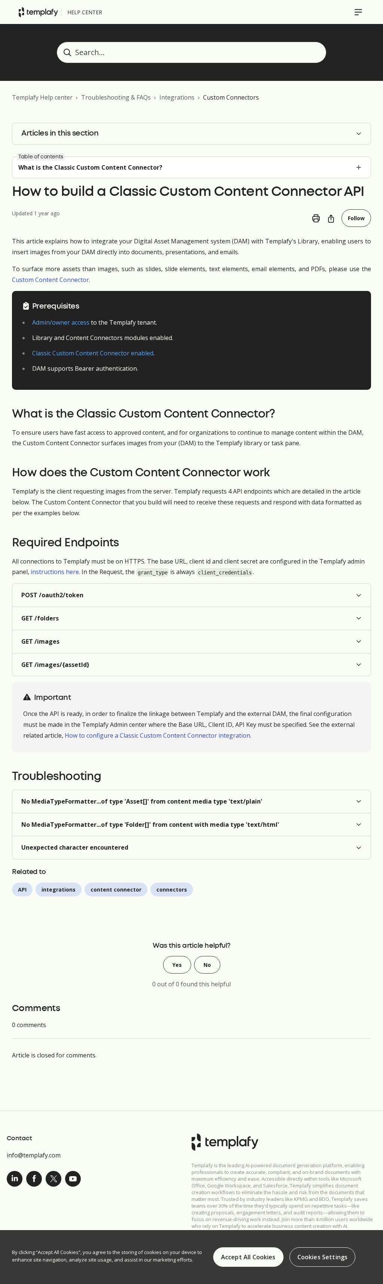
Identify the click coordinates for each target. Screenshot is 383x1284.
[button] (191, 595)
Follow (356, 218)
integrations (59, 889)
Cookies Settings (322, 1257)
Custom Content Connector (50, 280)
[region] (191, 1257)
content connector (116, 889)
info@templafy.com (34, 1155)
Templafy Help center (42, 97)
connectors (171, 889)
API (22, 889)
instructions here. (55, 572)
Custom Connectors (231, 97)
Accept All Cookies (248, 1257)
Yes (177, 964)
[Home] (38, 12)
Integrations (176, 97)
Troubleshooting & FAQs (116, 97)
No (207, 964)
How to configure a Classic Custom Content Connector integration (157, 735)
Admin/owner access (60, 322)
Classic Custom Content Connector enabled (92, 353)
